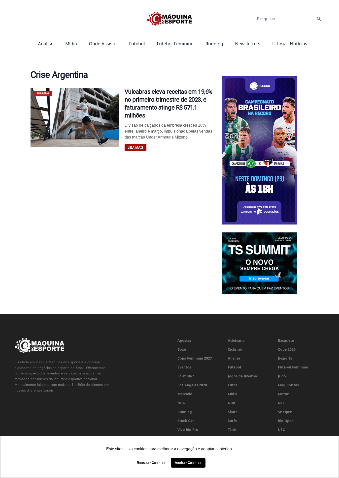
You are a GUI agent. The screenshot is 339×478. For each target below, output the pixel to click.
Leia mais (135, 147)
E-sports (285, 358)
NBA (181, 402)
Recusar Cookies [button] (151, 463)
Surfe (232, 420)
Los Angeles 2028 (192, 385)
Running (214, 44)
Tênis (232, 429)
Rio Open (286, 420)
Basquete (286, 340)
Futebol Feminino (175, 44)
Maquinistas (288, 385)
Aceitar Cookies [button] (188, 463)
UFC (281, 429)
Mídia (71, 44)
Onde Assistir (103, 44)
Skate (232, 411)
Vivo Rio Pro (187, 429)
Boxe (181, 349)
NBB (231, 402)
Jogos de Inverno (242, 376)
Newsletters (247, 44)
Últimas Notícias (289, 44)
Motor (283, 394)
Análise (45, 44)
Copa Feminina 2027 (194, 358)
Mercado (184, 394)
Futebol (137, 44)
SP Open (285, 411)
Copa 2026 (287, 349)
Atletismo (236, 340)
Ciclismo (235, 349)
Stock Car (185, 420)
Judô (282, 376)
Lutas (232, 385)
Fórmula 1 (186, 376)
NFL (281, 402)
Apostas (184, 340)
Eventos (184, 367)
